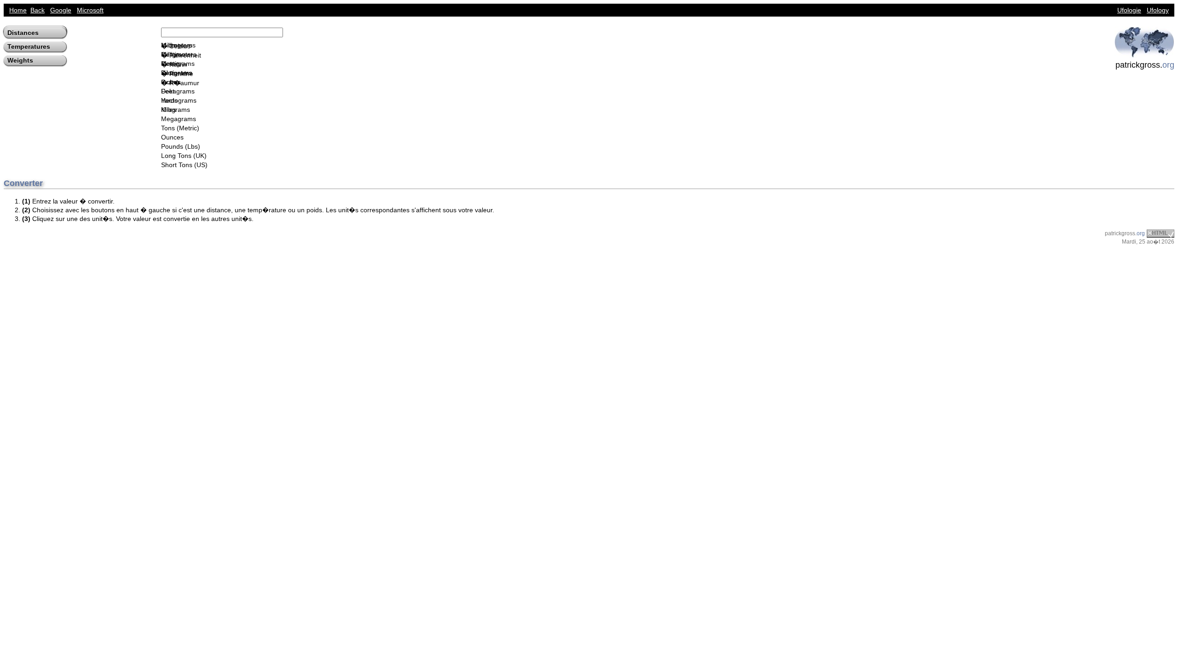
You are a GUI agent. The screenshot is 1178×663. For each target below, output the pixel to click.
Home (18, 10)
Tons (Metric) (180, 128)
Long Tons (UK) (184, 155)
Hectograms (178, 100)
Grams (171, 82)
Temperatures (28, 46)
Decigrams (176, 72)
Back (37, 10)
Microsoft (90, 10)
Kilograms (175, 109)
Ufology (1158, 10)
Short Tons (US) (184, 165)
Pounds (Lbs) (180, 146)
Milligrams (176, 54)
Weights (20, 60)
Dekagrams (178, 91)
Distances (23, 32)
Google (60, 10)
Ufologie (1129, 10)
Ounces (172, 137)
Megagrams (178, 118)
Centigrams (178, 63)
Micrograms (178, 45)
